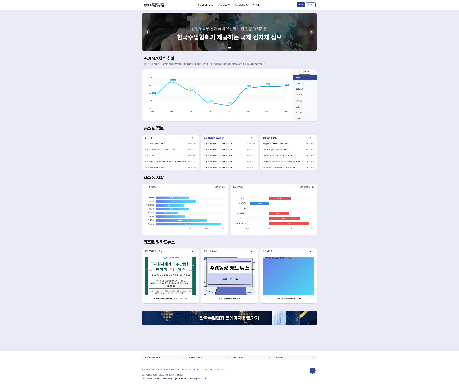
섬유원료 (299, 101)
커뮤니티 (256, 4)
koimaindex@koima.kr (195, 378)
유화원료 (299, 95)
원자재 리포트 (241, 4)
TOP (313, 371)
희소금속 (299, 118)
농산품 (298, 77)
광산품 (298, 83)
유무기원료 (299, 89)
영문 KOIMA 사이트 (153, 357)
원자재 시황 (224, 4)
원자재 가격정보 (205, 4)
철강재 (298, 107)
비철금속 (299, 113)
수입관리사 (280, 357)
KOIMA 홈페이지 (195, 357)
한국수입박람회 (238, 357)
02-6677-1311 (168, 378)
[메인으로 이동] (155, 5)
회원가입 (311, 5)
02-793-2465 (152, 378)
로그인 (301, 5)
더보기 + (193, 138)
